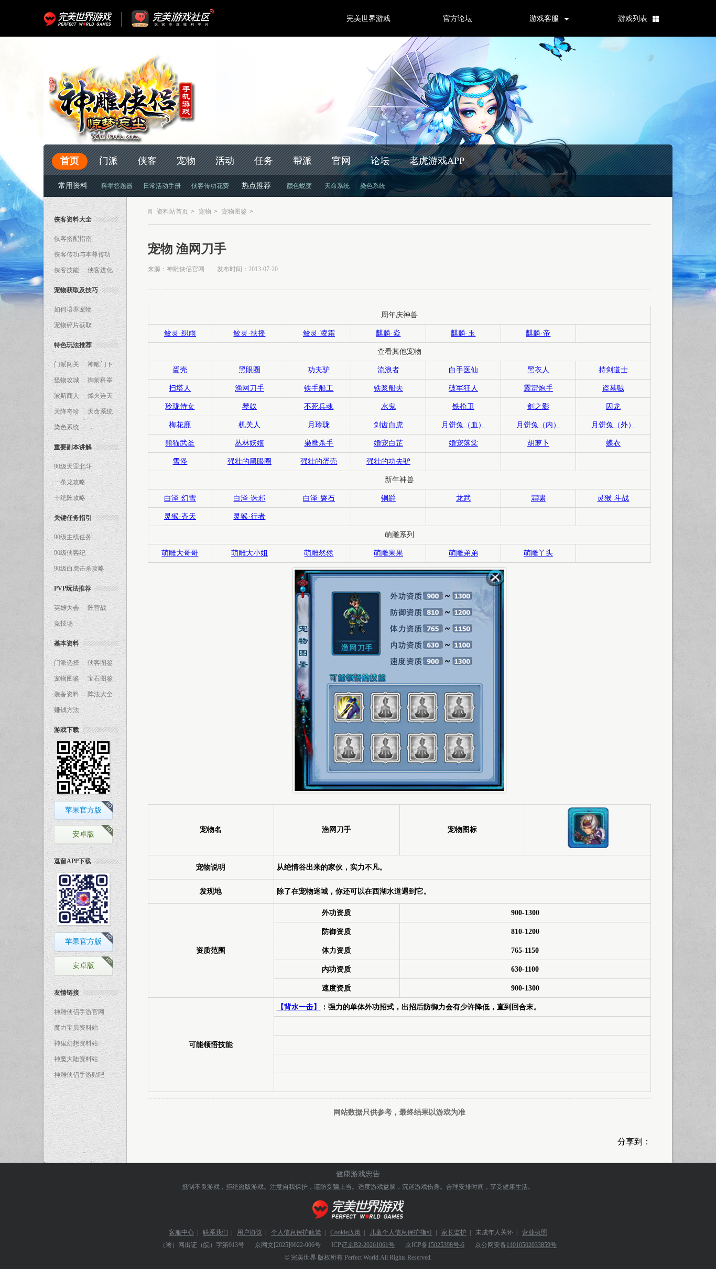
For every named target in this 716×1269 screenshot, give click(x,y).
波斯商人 (66, 395)
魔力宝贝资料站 (76, 1027)
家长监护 (454, 1232)
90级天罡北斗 (73, 466)
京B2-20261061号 (371, 1245)
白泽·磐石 (319, 498)
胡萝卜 (538, 443)
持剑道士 (613, 370)
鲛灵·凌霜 (319, 333)
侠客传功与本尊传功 (82, 254)
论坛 (380, 160)
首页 (69, 160)
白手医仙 (463, 370)
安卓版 (83, 834)
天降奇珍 (66, 411)
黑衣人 (538, 370)
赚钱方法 (66, 710)
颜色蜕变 (299, 186)
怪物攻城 (66, 380)
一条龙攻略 (69, 482)
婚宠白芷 (388, 443)
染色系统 (372, 186)
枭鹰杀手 (318, 443)
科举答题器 (117, 186)
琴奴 (249, 406)
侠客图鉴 (100, 662)
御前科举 (100, 380)
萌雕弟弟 (463, 553)
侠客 (147, 160)
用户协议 (249, 1232)
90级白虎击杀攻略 (79, 568)
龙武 (463, 498)
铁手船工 (318, 388)
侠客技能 (66, 270)
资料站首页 (172, 211)
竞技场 (63, 623)
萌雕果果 (388, 553)
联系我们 (215, 1232)
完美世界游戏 (80, 18)
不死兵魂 (318, 406)
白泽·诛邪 (249, 498)
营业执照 (534, 1232)
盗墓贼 (613, 388)
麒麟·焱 (388, 333)
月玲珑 (319, 425)
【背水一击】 (299, 1007)
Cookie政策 (345, 1232)
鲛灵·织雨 (180, 333)
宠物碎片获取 (73, 325)
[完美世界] (358, 1209)
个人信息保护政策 (296, 1232)
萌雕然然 (318, 553)
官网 (341, 160)
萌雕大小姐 (249, 553)
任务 (263, 160)
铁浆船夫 (388, 388)
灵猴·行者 (249, 516)
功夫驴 (319, 370)
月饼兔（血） (463, 425)
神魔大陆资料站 (76, 1059)
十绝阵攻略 (69, 498)
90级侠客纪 (69, 552)
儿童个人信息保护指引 (401, 1232)
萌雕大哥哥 (179, 553)
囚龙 (613, 406)
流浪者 (388, 370)
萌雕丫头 (538, 553)
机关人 (249, 425)
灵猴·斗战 (613, 498)
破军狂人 (463, 388)
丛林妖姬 (249, 443)
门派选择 (66, 662)
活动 (224, 160)
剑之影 (538, 406)
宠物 (186, 160)
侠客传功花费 (210, 186)
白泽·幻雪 (180, 498)
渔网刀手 (249, 388)
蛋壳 (179, 370)
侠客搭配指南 (73, 238)
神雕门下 (100, 364)
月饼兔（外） (613, 425)
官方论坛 (457, 18)
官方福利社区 (182, 18)
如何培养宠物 (73, 309)
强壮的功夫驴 (388, 461)
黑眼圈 (249, 370)
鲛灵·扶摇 (249, 333)
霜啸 (538, 498)
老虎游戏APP (436, 160)
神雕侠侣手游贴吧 (79, 1074)
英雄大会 (66, 607)
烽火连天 (100, 395)
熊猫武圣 (179, 443)
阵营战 (97, 607)
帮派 (302, 160)
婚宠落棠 (463, 443)
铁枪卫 (463, 406)
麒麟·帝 (538, 333)
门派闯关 (66, 364)
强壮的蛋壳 (318, 461)
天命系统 (337, 186)
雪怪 (179, 461)
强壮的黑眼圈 (249, 461)
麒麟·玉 (463, 333)
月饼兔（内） (538, 425)
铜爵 (388, 498)
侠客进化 (100, 270)
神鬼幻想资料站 (76, 1043)
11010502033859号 (531, 1245)
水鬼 (388, 406)
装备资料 (66, 694)
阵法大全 (100, 694)
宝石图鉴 (100, 678)
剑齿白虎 (388, 425)
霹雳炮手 (538, 388)
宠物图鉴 (66, 678)
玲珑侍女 (179, 406)
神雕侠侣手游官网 (79, 1012)
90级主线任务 (73, 537)
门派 (108, 160)
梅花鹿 (180, 425)
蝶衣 (613, 443)
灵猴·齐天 (180, 516)
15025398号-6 (446, 1245)
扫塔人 (180, 388)
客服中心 (181, 1232)
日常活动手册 (162, 186)
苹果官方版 (83, 810)
